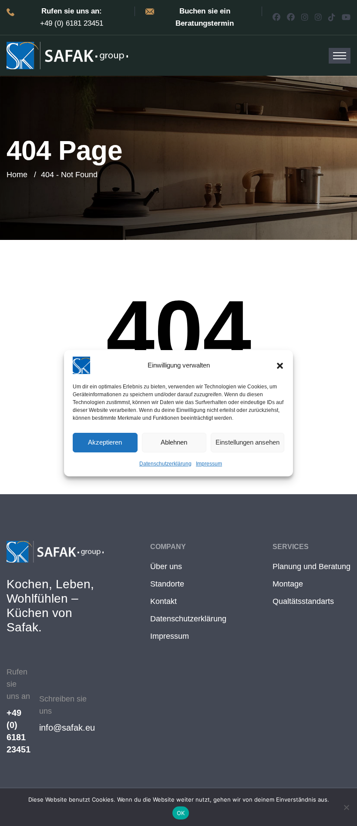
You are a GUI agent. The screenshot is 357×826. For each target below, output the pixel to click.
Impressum (209, 464)
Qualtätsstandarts (303, 601)
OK (181, 812)
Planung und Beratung (311, 566)
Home (17, 174)
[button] (280, 365)
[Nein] (346, 807)
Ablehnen (174, 442)
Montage (288, 584)
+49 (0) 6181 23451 (18, 731)
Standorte (167, 584)
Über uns (166, 566)
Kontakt (163, 601)
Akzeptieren (105, 442)
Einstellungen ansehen (248, 442)
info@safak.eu (67, 727)
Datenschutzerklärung (165, 464)
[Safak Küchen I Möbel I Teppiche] (67, 55)
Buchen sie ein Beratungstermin (204, 17)
